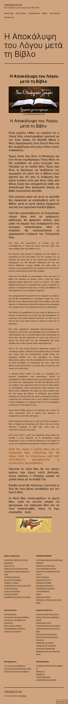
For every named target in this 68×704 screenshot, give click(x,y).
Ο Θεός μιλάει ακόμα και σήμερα (48, 626)
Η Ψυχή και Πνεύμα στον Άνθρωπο (16, 671)
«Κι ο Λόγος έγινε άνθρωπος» (14, 666)
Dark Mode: (60, 702)
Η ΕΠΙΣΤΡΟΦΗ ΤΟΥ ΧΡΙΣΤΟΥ (46, 680)
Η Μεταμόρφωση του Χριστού (14, 628)
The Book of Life (13, 5)
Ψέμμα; (38, 594)
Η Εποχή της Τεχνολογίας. (45, 566)
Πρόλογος (39, 563)
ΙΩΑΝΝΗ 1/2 (40, 671)
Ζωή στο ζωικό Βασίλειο (12, 580)
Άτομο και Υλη (9, 566)
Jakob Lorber (20, 13)
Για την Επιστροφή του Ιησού (46, 568)
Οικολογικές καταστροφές (45, 648)
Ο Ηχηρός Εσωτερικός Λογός (46, 634)
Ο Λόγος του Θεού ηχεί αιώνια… (47, 614)
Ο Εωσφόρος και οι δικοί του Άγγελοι (17, 597)
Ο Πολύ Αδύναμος (42, 577)
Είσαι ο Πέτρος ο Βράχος (13, 626)
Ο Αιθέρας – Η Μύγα (11, 583)
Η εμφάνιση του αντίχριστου (46, 645)
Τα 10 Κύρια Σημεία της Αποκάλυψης (49, 560)
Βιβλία (44, 13)
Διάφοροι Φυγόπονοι (43, 597)
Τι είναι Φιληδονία (42, 591)
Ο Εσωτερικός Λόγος (43, 623)
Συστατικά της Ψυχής (43, 580)
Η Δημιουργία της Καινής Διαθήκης (16, 617)
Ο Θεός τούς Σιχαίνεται (12, 631)
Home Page (8, 13)
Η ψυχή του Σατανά (11, 594)
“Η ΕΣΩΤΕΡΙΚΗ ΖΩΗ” (43, 677)
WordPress (22, 696)
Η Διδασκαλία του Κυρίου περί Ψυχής (17, 586)
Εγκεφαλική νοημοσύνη (44, 586)
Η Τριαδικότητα (34, 13)
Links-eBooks (54, 13)
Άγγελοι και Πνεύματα (12, 591)
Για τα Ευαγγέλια (10, 614)
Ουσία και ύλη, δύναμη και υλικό (16, 568)
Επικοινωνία (9, 17)
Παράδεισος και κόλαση (44, 643)
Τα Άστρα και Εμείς (11, 588)
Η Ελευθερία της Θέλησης (45, 588)
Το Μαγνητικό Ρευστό (12, 577)
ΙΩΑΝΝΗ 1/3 (40, 674)
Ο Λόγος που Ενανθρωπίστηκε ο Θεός (17, 669)
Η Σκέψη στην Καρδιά (43, 583)
